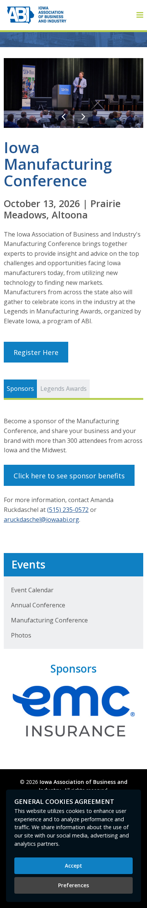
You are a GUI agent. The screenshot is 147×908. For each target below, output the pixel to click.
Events (28, 564)
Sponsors (20, 388)
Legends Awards (63, 388)
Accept (73, 865)
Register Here (36, 352)
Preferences (73, 885)
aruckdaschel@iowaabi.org (41, 519)
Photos (21, 635)
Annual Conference (38, 605)
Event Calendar (32, 590)
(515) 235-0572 (68, 509)
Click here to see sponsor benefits (69, 475)
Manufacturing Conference (49, 620)
